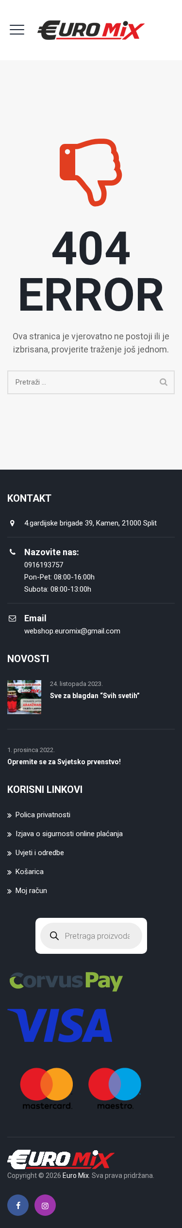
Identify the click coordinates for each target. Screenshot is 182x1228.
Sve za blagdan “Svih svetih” (95, 696)
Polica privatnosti (43, 814)
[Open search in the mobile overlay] (91, 936)
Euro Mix (76, 1175)
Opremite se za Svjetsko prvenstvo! (64, 762)
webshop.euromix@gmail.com (72, 631)
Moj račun (31, 890)
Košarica (30, 871)
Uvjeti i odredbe (40, 852)
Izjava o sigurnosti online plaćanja (69, 833)
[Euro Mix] (91, 30)
